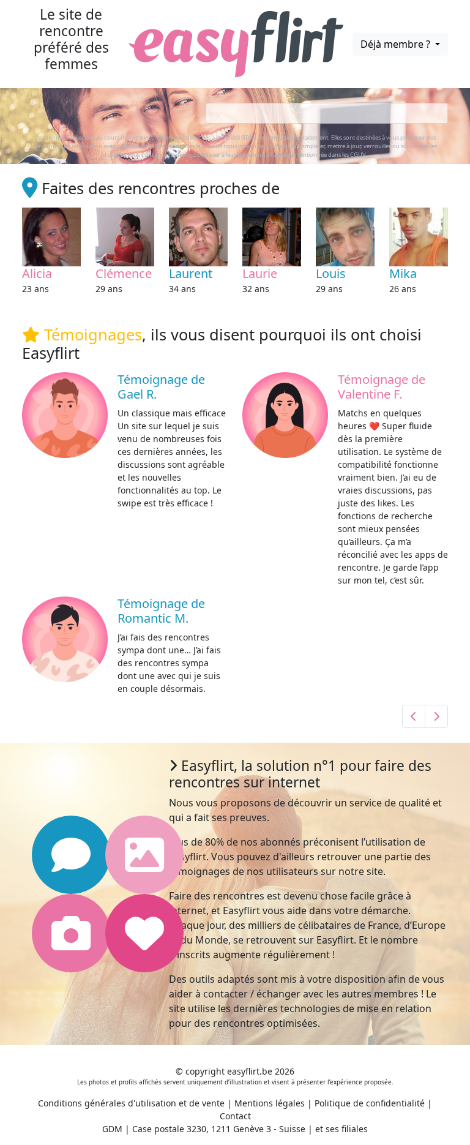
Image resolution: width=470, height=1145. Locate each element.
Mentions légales (269, 1103)
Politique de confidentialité (370, 1103)
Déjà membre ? (396, 44)
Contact (235, 1116)
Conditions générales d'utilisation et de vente (131, 1103)
